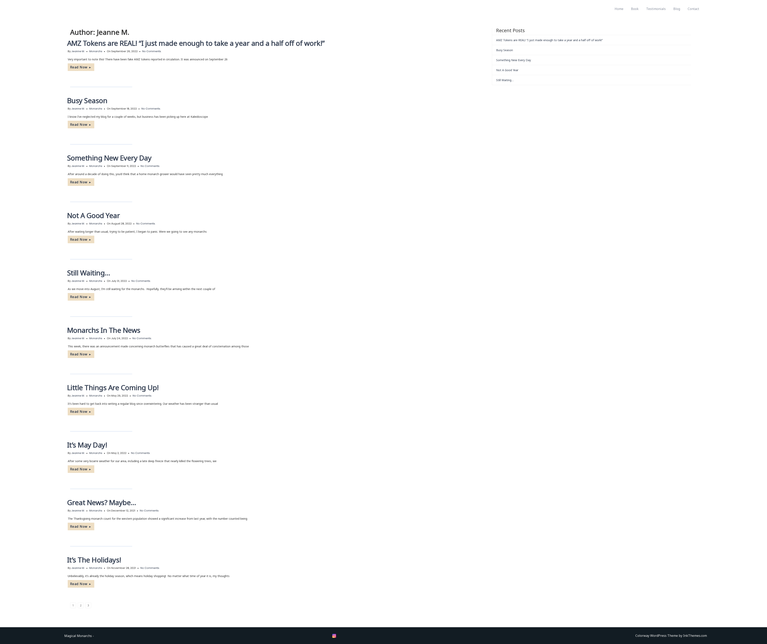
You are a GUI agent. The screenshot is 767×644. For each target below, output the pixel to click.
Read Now (81, 67)
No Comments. (152, 51)
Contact (693, 9)
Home (619, 9)
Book (635, 9)
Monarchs (95, 51)
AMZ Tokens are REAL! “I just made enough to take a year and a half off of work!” (196, 43)
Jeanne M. (78, 51)
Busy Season (87, 100)
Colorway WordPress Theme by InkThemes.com (671, 635)
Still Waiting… (88, 272)
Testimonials (656, 9)
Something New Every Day (109, 157)
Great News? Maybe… (101, 502)
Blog (676, 9)
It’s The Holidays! (94, 559)
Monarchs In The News (103, 330)
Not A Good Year (93, 215)
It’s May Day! (87, 445)
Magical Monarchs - (79, 636)
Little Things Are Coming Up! (113, 387)
